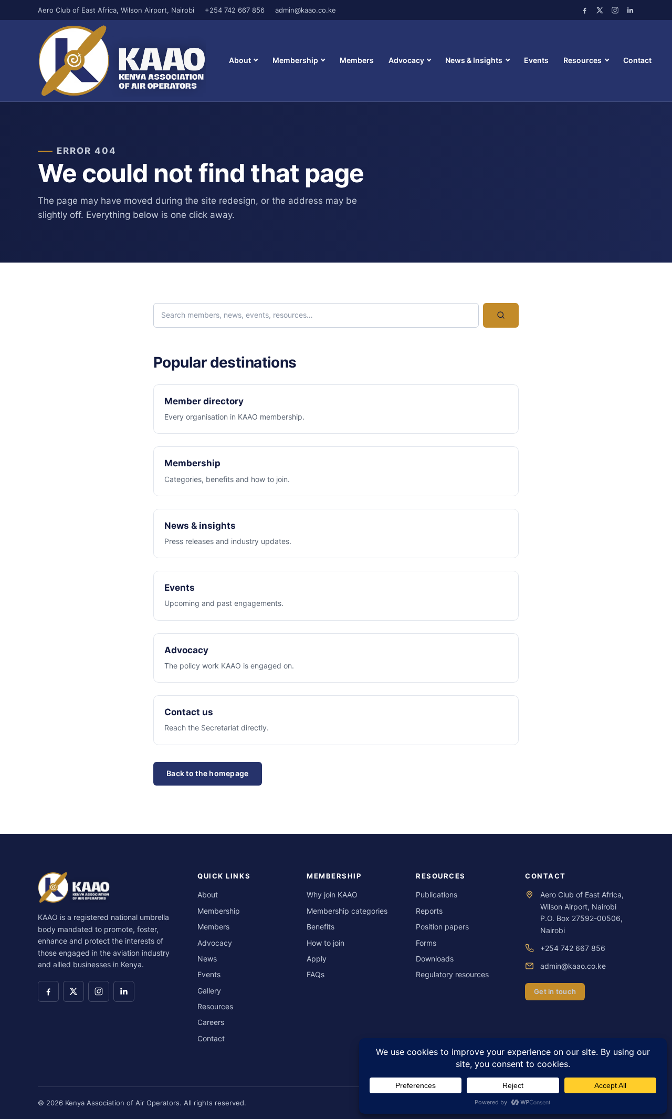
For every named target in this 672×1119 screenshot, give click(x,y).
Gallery (209, 990)
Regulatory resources (452, 974)
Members (357, 60)
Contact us (188, 712)
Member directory (204, 401)
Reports (429, 910)
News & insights (200, 525)
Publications (436, 894)
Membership (295, 60)
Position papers (442, 926)
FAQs (315, 974)
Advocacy (406, 60)
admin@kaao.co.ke (305, 10)
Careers (210, 1022)
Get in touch (555, 991)
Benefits (320, 926)
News (207, 958)
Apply (317, 958)
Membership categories (347, 910)
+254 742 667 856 (235, 10)
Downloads (435, 958)
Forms (426, 942)
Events (536, 60)
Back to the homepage (207, 773)
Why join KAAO (332, 894)
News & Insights (473, 60)
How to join (325, 942)
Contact (637, 60)
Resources (582, 60)
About (240, 60)
